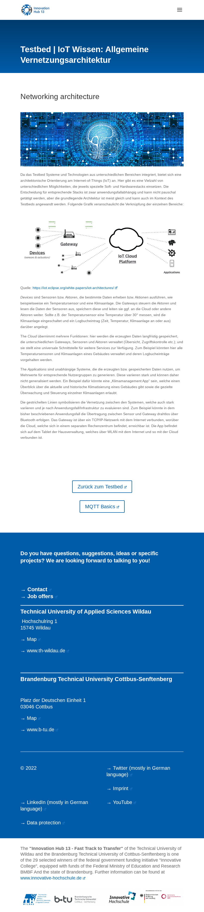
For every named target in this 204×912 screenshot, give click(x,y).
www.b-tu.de (40, 729)
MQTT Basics (100, 506)
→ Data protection (40, 822)
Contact (37, 589)
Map (32, 639)
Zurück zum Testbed (100, 486)
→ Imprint (117, 788)
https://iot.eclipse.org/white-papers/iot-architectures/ (73, 288)
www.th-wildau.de (46, 650)
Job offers (40, 596)
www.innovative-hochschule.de (51, 878)
